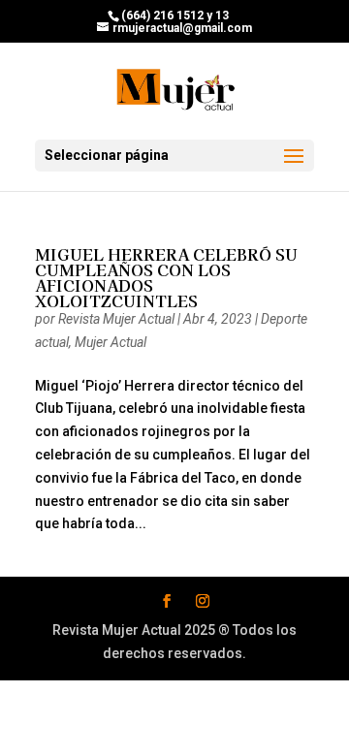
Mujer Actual (110, 342)
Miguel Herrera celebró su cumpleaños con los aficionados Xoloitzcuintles (166, 277)
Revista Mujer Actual (116, 319)
